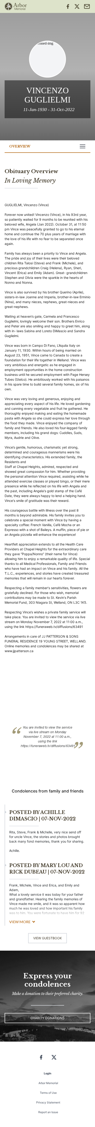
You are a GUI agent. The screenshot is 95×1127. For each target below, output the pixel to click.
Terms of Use (48, 1092)
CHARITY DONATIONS (47, 1018)
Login (47, 1073)
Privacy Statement (48, 1102)
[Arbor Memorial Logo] (16, 6)
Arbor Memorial (48, 1083)
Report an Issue (48, 1112)
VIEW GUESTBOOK (47, 938)
